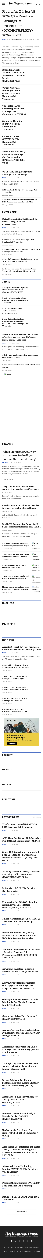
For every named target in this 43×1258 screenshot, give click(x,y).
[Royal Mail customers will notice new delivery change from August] (36, 546)
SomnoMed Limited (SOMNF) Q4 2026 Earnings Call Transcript (12, 125)
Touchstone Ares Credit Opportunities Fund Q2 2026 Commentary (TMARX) (14, 110)
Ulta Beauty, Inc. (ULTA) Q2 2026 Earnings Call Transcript (17, 173)
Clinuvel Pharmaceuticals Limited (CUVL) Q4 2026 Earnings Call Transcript (20, 260)
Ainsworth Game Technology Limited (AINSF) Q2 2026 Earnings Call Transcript (19, 1169)
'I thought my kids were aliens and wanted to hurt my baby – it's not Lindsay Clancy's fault (20, 1066)
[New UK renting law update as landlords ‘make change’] (36, 568)
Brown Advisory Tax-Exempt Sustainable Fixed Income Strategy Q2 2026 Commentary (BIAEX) (20, 1083)
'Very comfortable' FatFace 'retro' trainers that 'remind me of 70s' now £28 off (19, 489)
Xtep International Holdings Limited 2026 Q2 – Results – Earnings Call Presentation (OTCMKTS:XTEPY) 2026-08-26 (21, 1151)
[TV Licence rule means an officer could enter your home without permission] (36, 557)
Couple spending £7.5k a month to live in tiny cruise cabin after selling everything (20, 508)
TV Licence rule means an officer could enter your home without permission (15, 556)
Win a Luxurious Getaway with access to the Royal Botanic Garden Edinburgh (19, 455)
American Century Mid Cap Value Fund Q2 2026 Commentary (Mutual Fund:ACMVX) (20, 1049)
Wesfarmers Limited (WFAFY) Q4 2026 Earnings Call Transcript (19, 825)
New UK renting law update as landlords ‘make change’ (14, 566)
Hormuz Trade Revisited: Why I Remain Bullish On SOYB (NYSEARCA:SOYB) (18, 1116)
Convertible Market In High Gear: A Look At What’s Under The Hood (15, 666)
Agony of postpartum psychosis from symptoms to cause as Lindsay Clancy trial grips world (21, 1033)
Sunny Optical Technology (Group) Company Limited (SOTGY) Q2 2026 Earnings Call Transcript (15, 322)
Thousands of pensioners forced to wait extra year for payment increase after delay (15, 578)
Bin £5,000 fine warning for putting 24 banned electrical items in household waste (20, 527)
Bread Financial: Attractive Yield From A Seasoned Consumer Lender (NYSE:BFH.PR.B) (13, 75)
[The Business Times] (21, 3)
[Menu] (3, 3)
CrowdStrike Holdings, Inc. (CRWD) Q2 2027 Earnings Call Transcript (14, 711)
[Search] (35, 3)
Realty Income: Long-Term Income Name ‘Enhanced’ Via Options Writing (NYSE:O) (19, 270)
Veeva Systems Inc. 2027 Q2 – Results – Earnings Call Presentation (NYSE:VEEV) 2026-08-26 (21, 874)
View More (37, 817)
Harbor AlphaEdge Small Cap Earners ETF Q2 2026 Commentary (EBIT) (20, 1133)
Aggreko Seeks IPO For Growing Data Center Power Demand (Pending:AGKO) (21, 648)
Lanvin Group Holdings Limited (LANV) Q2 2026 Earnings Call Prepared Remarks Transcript (18, 986)
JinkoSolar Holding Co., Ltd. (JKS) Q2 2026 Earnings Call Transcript (21, 920)
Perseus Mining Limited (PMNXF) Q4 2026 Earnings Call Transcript (21, 1184)
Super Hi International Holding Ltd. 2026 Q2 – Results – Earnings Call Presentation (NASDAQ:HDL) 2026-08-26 (20, 856)
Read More (8, 479)
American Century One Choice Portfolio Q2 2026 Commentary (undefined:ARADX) (19, 200)
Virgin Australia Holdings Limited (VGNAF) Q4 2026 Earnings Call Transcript (11, 93)
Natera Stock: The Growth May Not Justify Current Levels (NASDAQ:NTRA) (20, 1099)
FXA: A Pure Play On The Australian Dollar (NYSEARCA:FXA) (12, 310)
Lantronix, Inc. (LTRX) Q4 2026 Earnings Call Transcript (14, 699)
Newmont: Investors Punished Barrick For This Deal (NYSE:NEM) (20, 970)
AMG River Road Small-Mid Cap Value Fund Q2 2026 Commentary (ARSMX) (21, 839)
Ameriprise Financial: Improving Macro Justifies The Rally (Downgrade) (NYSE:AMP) (15, 289)
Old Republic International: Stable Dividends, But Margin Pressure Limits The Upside (20, 1002)
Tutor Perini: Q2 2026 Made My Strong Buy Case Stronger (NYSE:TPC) (14, 678)
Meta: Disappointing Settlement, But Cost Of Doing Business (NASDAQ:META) (20, 222)
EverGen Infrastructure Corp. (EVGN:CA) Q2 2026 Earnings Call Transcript (15, 300)
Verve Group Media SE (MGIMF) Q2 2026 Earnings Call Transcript (18, 241)
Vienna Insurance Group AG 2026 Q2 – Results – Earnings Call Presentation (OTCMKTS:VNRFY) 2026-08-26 (21, 953)
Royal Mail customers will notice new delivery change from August (15, 544)
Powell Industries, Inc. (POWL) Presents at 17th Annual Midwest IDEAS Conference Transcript (19, 935)
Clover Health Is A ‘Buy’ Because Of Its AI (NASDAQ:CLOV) (20, 1017)
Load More (20, 1212)
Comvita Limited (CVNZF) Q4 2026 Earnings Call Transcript (11, 140)
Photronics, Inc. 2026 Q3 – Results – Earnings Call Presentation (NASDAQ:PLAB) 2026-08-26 (20, 905)
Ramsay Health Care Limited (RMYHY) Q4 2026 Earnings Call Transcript (21, 250)
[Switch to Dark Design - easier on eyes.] (39, 4)
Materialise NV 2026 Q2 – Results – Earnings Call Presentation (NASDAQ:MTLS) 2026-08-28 (14, 157)
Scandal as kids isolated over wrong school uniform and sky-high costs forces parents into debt (20, 337)
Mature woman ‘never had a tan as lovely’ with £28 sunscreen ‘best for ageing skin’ (15, 589)
